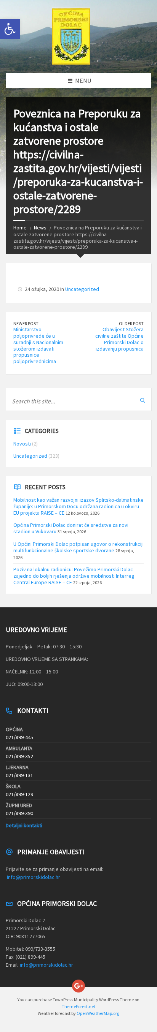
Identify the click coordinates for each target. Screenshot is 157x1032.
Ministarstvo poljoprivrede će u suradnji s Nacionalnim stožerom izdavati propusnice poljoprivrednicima (38, 345)
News (40, 227)
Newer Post (25, 323)
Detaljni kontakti (24, 825)
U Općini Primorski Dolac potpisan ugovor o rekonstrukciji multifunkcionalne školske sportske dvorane (78, 547)
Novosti (22, 443)
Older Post (131, 323)
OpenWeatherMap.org (98, 1013)
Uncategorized (82, 289)
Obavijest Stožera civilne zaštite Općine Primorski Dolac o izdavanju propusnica (119, 339)
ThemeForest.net (78, 1006)
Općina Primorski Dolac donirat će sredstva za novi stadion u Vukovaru (70, 528)
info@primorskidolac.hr (33, 877)
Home (20, 227)
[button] (10, 29)
